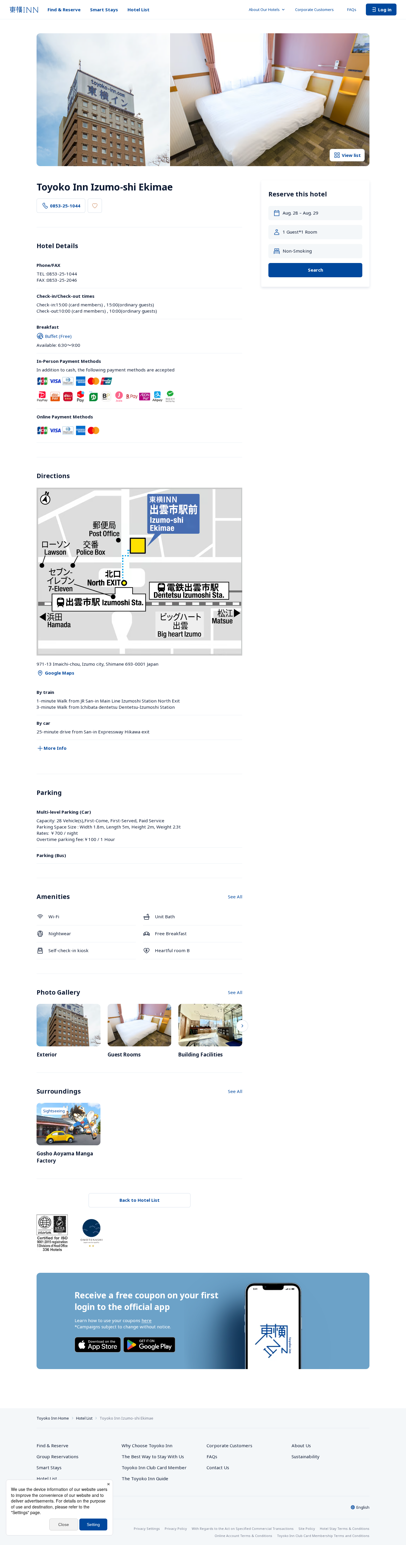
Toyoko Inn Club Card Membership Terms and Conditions (323, 1535)
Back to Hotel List (139, 1200)
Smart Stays (104, 9)
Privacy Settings (147, 1528)
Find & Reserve (64, 9)
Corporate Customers (316, 9)
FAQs (351, 9)
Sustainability (306, 1456)
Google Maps (59, 673)
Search (315, 270)
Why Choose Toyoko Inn (147, 1445)
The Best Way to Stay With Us (153, 1456)
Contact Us (218, 1467)
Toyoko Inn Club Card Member (154, 1467)
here (146, 1320)
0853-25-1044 (65, 206)
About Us (301, 1445)
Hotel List (139, 9)
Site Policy (306, 1528)
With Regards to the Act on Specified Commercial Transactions (243, 1528)
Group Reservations (57, 1456)
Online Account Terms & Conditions (243, 1535)
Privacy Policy (176, 1528)
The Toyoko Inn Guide (145, 1478)
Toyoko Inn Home (53, 1418)
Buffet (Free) (58, 336)
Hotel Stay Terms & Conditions (344, 1528)
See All (235, 897)
